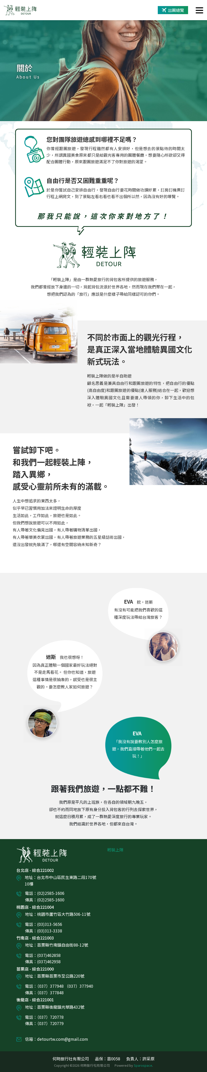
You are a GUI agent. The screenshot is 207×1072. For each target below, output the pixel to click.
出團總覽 (176, 10)
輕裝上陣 (115, 850)
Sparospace (143, 1065)
